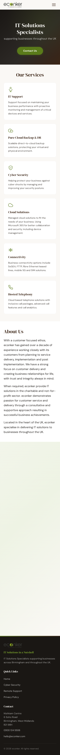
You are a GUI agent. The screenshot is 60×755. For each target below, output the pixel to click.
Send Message (23, 621)
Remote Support (13, 691)
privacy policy (34, 613)
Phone (12, 554)
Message (14, 583)
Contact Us (30, 50)
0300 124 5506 (19, 509)
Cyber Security (12, 684)
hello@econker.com (22, 515)
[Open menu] (53, 5)
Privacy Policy (11, 697)
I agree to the (27, 613)
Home (7, 678)
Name (12, 540)
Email (12, 569)
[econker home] (13, 4)
